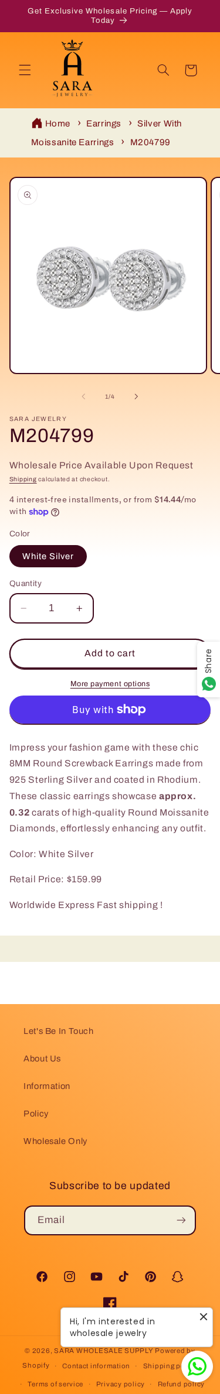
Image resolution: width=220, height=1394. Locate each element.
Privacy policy (120, 1384)
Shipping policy (170, 1365)
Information (46, 1086)
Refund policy (181, 1384)
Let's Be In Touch (58, 1031)
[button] (24, 70)
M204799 (150, 142)
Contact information (96, 1365)
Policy (36, 1113)
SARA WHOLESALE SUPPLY (103, 1350)
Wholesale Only (55, 1141)
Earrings (103, 123)
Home (58, 123)
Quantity (25, 583)
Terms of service (55, 1384)
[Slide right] (137, 397)
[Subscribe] (181, 1220)
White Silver (48, 556)
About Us (42, 1058)
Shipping (23, 479)
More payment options (110, 684)
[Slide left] (83, 397)
